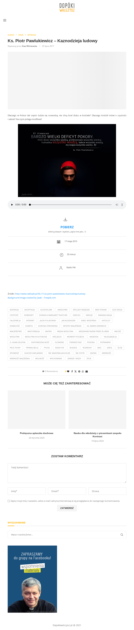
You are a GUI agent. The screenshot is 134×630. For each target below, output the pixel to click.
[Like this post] (68, 371)
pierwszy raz (75, 342)
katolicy (106, 320)
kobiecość (15, 326)
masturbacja (33, 331)
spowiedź (14, 353)
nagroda (94, 336)
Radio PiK (59, 347)
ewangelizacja (105, 315)
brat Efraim (101, 309)
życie (89, 358)
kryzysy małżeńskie (72, 326)
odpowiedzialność (40, 342)
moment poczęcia (75, 336)
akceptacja (29, 309)
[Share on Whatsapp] (83, 371)
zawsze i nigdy (74, 358)
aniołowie (62, 309)
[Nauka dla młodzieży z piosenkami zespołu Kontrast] (97, 409)
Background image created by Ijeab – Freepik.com (32, 297)
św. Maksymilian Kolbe (59, 353)
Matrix (48, 331)
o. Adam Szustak (17, 342)
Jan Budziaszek (68, 320)
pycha (47, 347)
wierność (106, 353)
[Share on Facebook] (72, 371)
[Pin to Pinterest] (79, 371)
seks (99, 347)
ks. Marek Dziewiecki (96, 326)
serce (109, 347)
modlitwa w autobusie (36, 336)
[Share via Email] (86, 371)
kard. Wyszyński (88, 320)
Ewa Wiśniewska (29, 46)
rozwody (87, 347)
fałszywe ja (15, 320)
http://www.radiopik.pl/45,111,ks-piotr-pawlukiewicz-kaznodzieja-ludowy (50, 293)
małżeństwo (16, 331)
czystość (14, 315)
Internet (30, 320)
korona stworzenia (48, 326)
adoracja (14, 309)
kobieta (29, 326)
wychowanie (56, 358)
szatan (93, 353)
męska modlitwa (65, 331)
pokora (91, 342)
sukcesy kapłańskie (33, 353)
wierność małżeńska (20, 358)
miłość (117, 331)
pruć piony (15, 347)
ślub (120, 347)
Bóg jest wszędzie (81, 309)
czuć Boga (117, 309)
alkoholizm (46, 309)
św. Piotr (80, 353)
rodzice (73, 347)
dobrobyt (29, 315)
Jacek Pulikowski (48, 320)
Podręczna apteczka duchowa (36, 433)
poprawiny (105, 342)
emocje (89, 315)
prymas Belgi (32, 347)
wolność (39, 358)
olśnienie (59, 342)
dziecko (76, 315)
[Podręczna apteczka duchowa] (36, 409)
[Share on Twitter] (75, 371)
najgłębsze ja (110, 336)
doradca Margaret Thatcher (53, 315)
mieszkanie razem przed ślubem (94, 331)
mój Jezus (57, 336)
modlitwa (14, 336)
